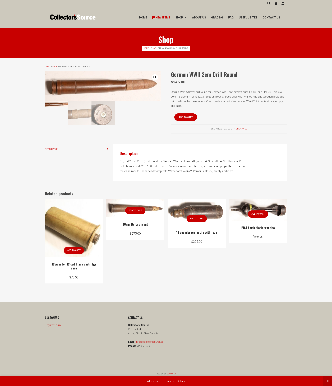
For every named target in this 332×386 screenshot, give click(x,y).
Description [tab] (51, 149)
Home (143, 17)
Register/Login (53, 325)
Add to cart (186, 117)
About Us (199, 17)
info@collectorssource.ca (149, 341)
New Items (162, 17)
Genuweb (171, 374)
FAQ (231, 17)
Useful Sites (248, 17)
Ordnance (241, 129)
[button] (155, 77)
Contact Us (271, 17)
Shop (153, 48)
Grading (217, 17)
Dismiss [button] (327, 381)
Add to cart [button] (74, 250)
